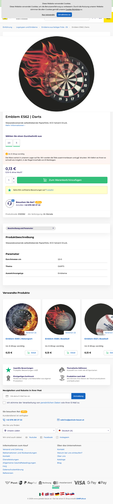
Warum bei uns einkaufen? (69, 453)
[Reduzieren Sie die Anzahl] (13, 182)
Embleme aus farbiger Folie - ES (54, 27)
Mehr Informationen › (15, 125)
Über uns (61, 456)
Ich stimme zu (64, 15)
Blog (59, 463)
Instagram (64, 437)
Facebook (48, 437)
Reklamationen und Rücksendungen (20, 453)
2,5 (9, 142)
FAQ (5, 466)
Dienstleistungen (11, 459)
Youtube (33, 437)
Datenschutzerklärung (13, 469)
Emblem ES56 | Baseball (57, 339)
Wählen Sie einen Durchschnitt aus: (24, 136)
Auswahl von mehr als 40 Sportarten (82, 370)
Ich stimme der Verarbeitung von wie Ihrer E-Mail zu (43, 402)
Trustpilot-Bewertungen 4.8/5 (25, 370)
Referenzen (8, 473)
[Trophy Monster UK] (47, 494)
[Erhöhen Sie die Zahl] (13, 178)
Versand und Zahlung (13, 449)
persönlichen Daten (51, 402)
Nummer (9, 180)
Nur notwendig (48, 15)
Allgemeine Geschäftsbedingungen (19, 463)
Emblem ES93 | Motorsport (19, 339)
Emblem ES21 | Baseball (96, 339)
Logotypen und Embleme (26, 27)
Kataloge (61, 459)
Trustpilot (50, 190)
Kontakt (6, 456)
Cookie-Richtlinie (73, 9)
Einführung (7, 27)
